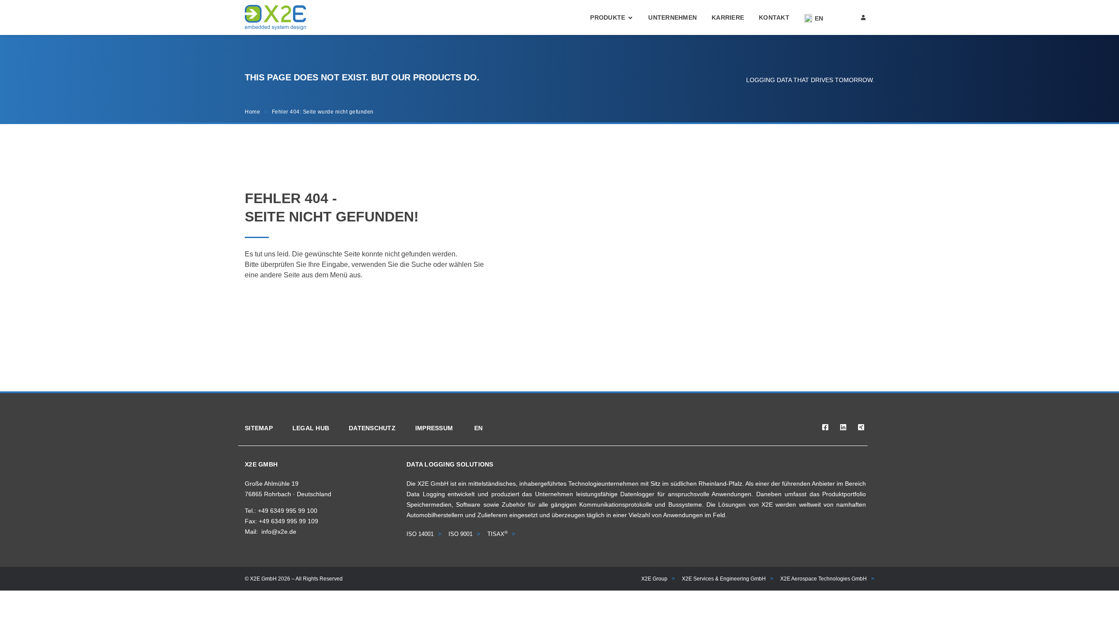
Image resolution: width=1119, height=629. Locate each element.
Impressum (434, 428)
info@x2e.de (278, 531)
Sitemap (259, 428)
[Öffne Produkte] (630, 17)
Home (252, 112)
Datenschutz (372, 428)
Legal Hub (310, 428)
